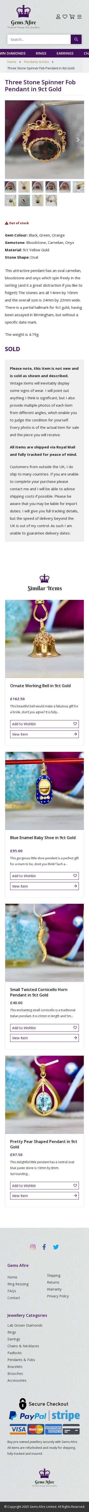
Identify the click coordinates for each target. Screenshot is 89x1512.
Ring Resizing (17, 1284)
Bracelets (14, 1366)
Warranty (54, 1289)
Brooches (15, 1373)
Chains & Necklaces (23, 1346)
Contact (13, 1297)
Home (11, 61)
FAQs (11, 1291)
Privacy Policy (58, 1296)
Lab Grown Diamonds (25, 1325)
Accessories (16, 1380)
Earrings (65, 53)
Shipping (53, 1275)
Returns (53, 1282)
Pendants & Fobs (36, 61)
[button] (11, 139)
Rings (41, 53)
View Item (20, 734)
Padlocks (14, 1352)
